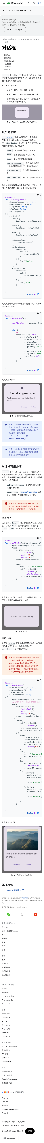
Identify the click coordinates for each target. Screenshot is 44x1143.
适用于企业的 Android (10, 931)
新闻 (3, 942)
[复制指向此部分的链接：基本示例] (13, 518)
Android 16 (6, 1017)
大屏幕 (4, 989)
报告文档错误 (7, 1075)
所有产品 (5, 1113)
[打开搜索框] (29, 2)
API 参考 (5, 1054)
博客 (3, 946)
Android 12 (6, 1033)
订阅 (30, 1131)
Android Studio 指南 (9, 1046)
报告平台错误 (7, 1071)
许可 (14, 1122)
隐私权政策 (6, 975)
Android (5, 927)
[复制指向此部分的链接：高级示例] (13, 638)
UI (31, 10)
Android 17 (6, 1014)
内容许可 (25, 898)
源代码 (4, 938)
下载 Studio (6, 1058)
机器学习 (5, 964)
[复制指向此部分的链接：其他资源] (15, 885)
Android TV (6, 1004)
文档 (6, 42)
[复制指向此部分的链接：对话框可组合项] (24, 466)
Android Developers (8, 39)
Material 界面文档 (14, 890)
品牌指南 (21, 1122)
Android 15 (6, 1021)
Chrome (5, 1102)
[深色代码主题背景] (37, 194)
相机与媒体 (6, 971)
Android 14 (6, 1025)
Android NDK (7, 1062)
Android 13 (6, 1029)
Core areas (20, 10)
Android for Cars (8, 1000)
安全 (3, 935)
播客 (3, 950)
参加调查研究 (7, 1083)
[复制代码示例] (40, 194)
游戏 (3, 960)
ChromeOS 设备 (8, 996)
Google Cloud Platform (10, 1109)
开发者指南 (6, 1050)
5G (3, 979)
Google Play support (9, 1079)
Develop (6, 10)
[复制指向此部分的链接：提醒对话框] (18, 132)
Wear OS (5, 992)
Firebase (5, 1106)
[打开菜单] (3, 3)
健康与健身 (6, 967)
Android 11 (6, 1036)
